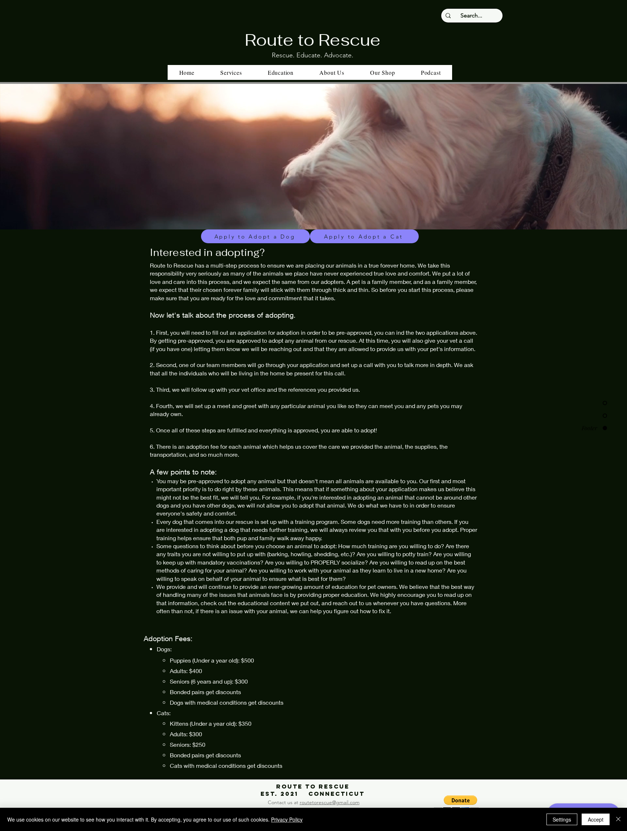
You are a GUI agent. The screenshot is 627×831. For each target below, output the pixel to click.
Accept (595, 819)
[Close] (618, 819)
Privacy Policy (287, 819)
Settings (562, 819)
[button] (280, 72)
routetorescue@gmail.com (330, 802)
